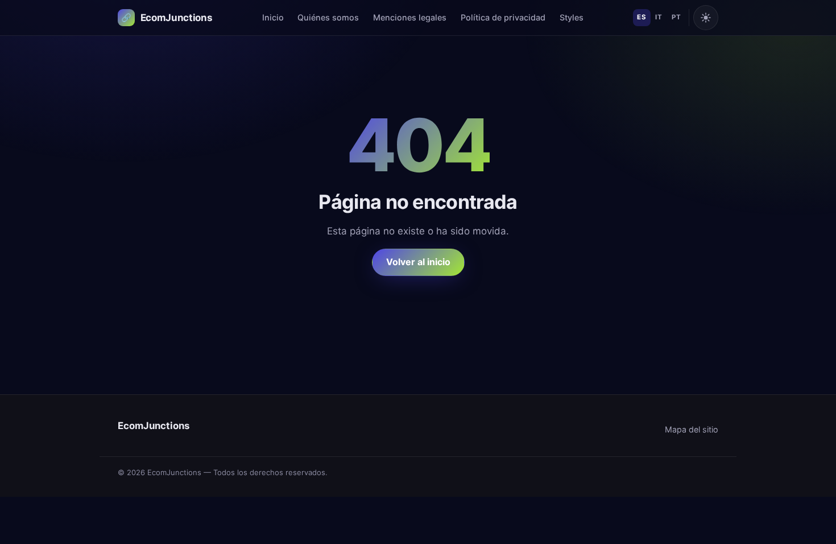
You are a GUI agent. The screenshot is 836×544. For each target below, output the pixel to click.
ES (641, 17)
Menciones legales (409, 17)
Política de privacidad (503, 17)
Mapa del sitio (691, 429)
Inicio (273, 17)
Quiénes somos (328, 17)
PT (676, 17)
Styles (571, 17)
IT (658, 17)
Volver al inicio (418, 261)
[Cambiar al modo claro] (705, 17)
